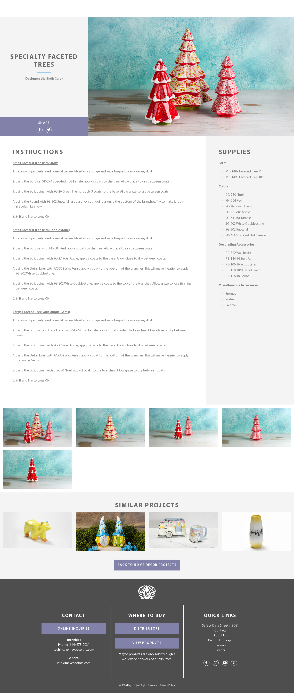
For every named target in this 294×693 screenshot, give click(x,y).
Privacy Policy (167, 685)
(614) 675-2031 (79, 645)
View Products (147, 643)
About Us (220, 635)
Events (220, 650)
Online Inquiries (74, 628)
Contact (220, 630)
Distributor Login (220, 640)
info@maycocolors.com (74, 663)
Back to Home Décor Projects (147, 565)
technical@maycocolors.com (73, 650)
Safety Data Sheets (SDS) (220, 625)
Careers (220, 645)
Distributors (147, 628)
